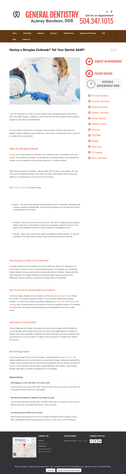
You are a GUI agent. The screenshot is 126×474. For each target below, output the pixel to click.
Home (15, 33)
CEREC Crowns (99, 123)
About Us (41, 33)
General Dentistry (100, 106)
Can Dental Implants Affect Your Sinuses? (27, 412)
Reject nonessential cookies (69, 470)
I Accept (50, 470)
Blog (14, 39)
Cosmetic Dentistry (100, 101)
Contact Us (26, 39)
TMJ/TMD (96, 135)
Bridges (95, 140)
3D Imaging (97, 152)
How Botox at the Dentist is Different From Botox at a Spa (32, 397)
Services (53, 33)
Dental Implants (99, 118)
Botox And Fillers (99, 157)
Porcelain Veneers (100, 95)
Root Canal (97, 146)
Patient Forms (69, 33)
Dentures (96, 129)
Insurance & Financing (88, 33)
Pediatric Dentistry (100, 112)
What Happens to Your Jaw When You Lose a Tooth (30, 383)
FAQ (103, 33)
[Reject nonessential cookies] (123, 468)
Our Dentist (27, 33)
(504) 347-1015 (43, 443)
